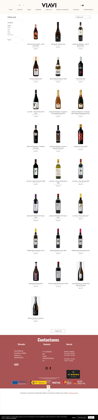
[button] (82, 5)
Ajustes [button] (74, 417)
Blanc (9, 31)
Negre (9, 33)
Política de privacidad (11, 418)
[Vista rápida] (36, 31)
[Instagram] (46, 368)
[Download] (48, 386)
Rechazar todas (82, 417)
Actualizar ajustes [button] (73, 393)
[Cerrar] (96, 417)
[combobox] (83, 17)
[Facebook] (50, 368)
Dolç (9, 29)
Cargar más (58, 331)
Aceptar (91, 417)
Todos (9, 25)
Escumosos (10, 34)
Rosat (9, 27)
